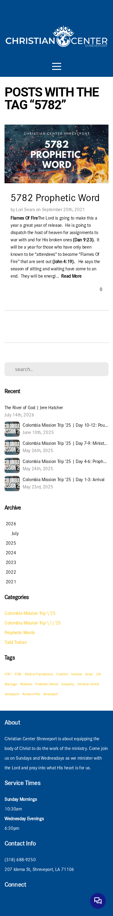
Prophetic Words (20, 632)
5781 (8, 674)
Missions (26, 684)
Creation (62, 674)
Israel (89, 674)
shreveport (50, 694)
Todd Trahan (16, 642)
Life (98, 674)
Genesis (76, 674)
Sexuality (67, 684)
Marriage (11, 684)
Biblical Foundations (39, 674)
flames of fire (31, 694)
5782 (17, 674)
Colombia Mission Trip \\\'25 (33, 623)
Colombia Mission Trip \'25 (30, 613)
